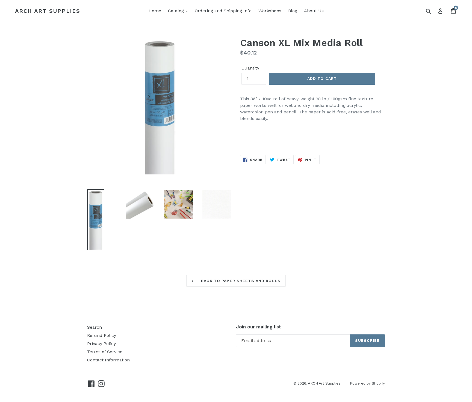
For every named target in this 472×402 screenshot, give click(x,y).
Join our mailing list (258, 327)
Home (155, 10)
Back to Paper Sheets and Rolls (240, 281)
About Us (314, 10)
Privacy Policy (101, 343)
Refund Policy (101, 335)
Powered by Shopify (367, 383)
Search (94, 327)
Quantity (250, 68)
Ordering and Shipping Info (223, 10)
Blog (292, 10)
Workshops (269, 10)
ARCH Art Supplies (47, 11)
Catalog (176, 10)
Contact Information (108, 359)
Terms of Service (104, 351)
